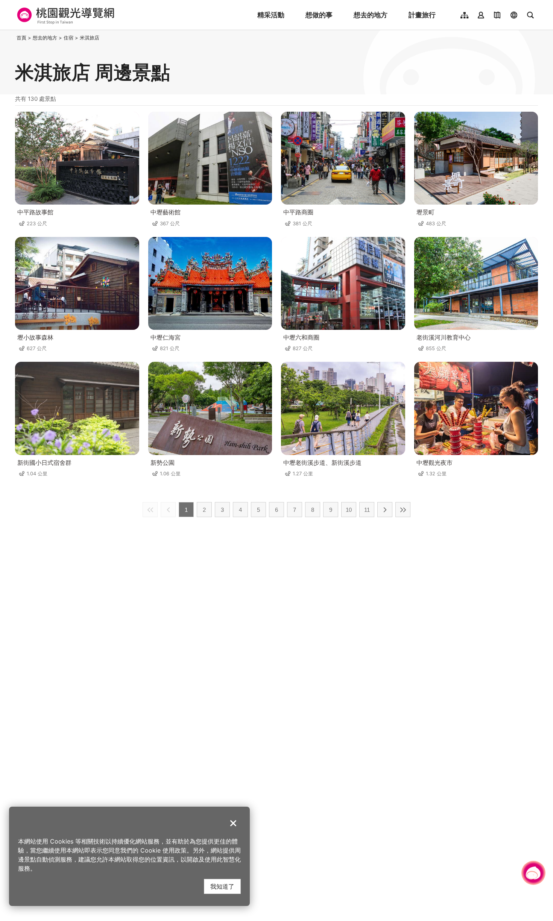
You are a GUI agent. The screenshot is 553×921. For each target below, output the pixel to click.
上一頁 (168, 509)
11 (367, 510)
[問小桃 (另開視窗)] (533, 873)
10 (349, 510)
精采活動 (270, 15)
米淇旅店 (89, 38)
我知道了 (222, 886)
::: (13, 38)
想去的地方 (370, 15)
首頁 (21, 38)
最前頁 (150, 509)
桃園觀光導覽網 (64, 15)
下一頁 (384, 509)
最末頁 (402, 509)
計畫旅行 (422, 15)
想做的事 (319, 15)
